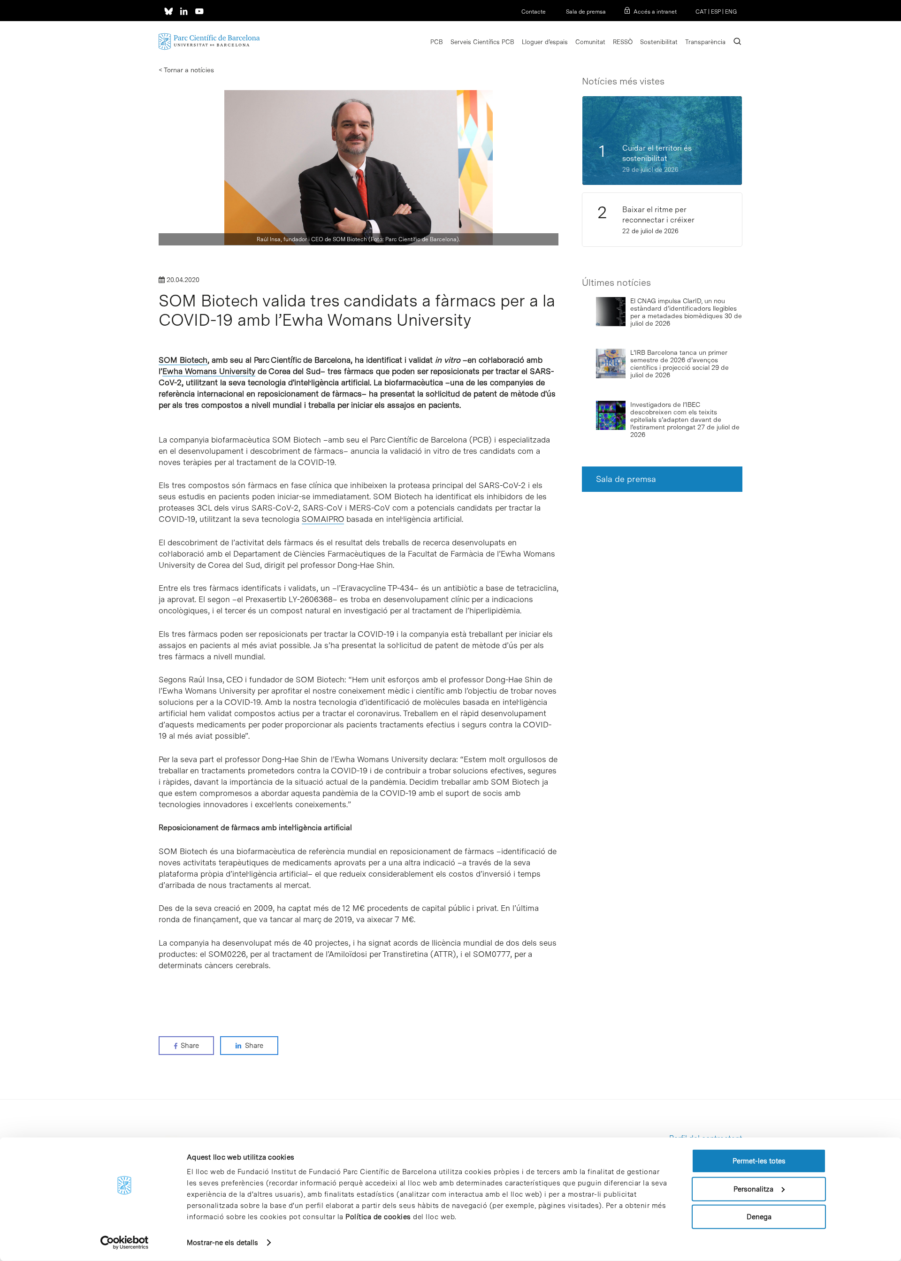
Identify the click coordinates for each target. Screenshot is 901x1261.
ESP (716, 11)
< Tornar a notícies (186, 70)
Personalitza (753, 1189)
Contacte (533, 11)
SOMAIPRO (323, 519)
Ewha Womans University (208, 371)
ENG (731, 11)
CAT (701, 11)
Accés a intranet (655, 11)
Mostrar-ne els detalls (222, 1242)
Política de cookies (378, 1217)
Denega (759, 1217)
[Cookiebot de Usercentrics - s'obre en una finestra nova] (125, 1243)
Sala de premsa (585, 11)
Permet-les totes (759, 1161)
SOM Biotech (183, 360)
